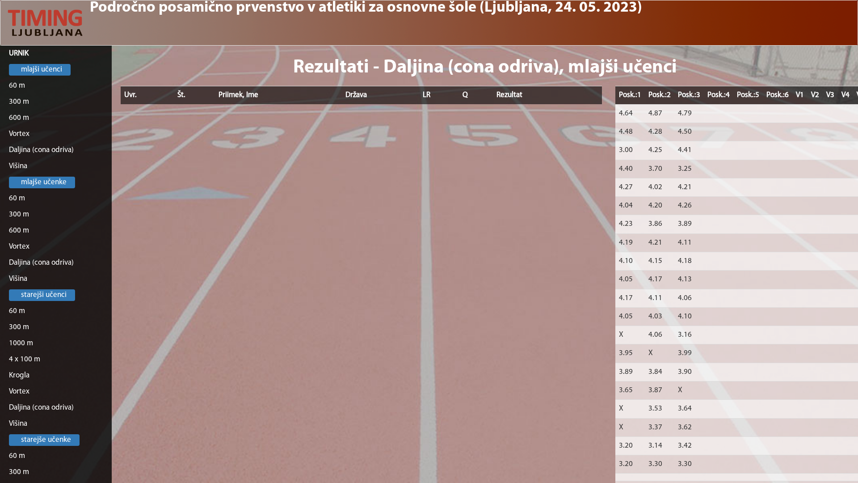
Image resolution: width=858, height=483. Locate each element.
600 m (19, 118)
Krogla (19, 375)
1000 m (21, 343)
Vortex (19, 134)
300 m (19, 102)
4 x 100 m (24, 359)
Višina (18, 166)
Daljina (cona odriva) (41, 150)
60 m (17, 85)
